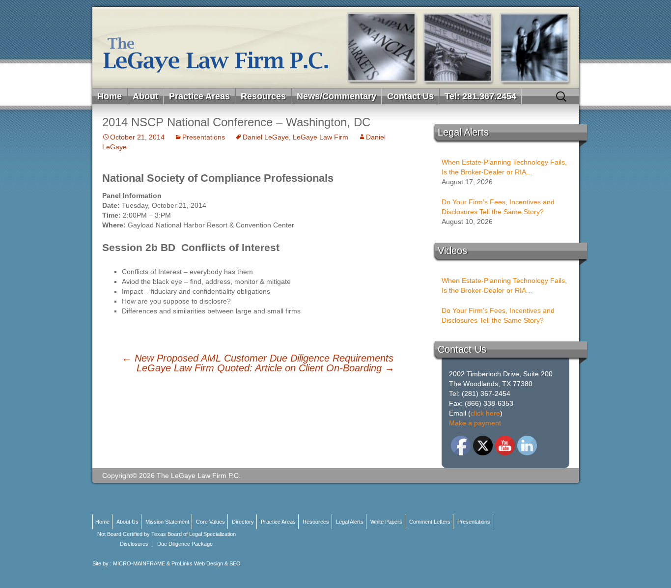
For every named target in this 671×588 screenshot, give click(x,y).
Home (109, 96)
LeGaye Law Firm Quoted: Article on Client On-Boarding (265, 368)
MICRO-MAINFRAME (139, 563)
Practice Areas (199, 96)
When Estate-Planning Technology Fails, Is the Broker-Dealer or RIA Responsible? (504, 167)
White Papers (386, 522)
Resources (263, 96)
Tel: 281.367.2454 (480, 96)
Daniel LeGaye (266, 137)
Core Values (210, 522)
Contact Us (410, 96)
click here (485, 413)
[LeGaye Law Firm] (335, 47)
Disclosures (134, 544)
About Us (127, 522)
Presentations (203, 137)
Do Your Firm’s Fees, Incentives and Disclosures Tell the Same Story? (498, 207)
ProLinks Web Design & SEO (206, 563)
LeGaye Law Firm (320, 137)
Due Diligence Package (185, 544)
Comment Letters (429, 522)
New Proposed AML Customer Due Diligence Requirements (257, 358)
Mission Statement (167, 522)
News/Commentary (336, 96)
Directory (243, 522)
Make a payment (475, 423)
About (145, 96)
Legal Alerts (349, 522)
